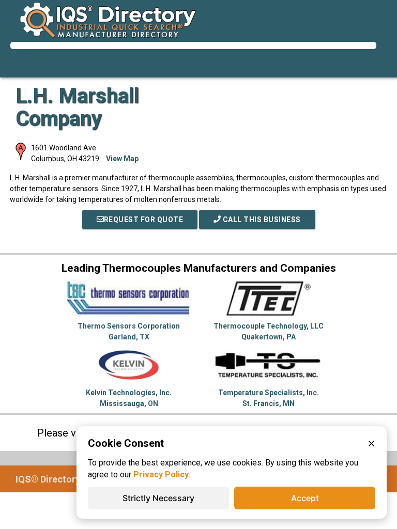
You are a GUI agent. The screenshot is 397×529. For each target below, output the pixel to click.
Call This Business (261, 219)
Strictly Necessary (158, 498)
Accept (305, 498)
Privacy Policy (161, 474)
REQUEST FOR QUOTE (144, 219)
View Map (122, 158)
